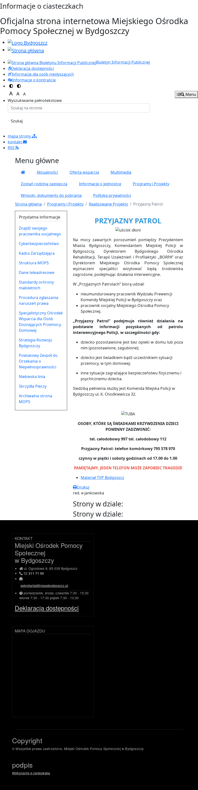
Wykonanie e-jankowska (31, 772)
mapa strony (20, 136)
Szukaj (17, 121)
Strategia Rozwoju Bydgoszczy (35, 342)
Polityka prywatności (112, 195)
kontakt (15, 142)
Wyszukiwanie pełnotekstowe (35, 100)
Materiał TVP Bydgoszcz (102, 477)
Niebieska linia (32, 376)
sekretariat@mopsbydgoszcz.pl (44, 585)
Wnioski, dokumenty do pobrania (51, 195)
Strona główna (28, 204)
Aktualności (47, 172)
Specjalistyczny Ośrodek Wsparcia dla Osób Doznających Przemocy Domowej (41, 321)
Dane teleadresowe (36, 272)
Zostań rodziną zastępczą (44, 183)
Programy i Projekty (151, 183)
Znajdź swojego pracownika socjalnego (40, 231)
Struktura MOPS (34, 263)
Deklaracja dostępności (47, 607)
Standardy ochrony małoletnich (36, 285)
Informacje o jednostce (100, 183)
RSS (11, 147)
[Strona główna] (23, 172)
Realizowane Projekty (108, 204)
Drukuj (83, 487)
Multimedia (121, 172)
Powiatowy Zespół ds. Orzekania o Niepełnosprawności (38, 361)
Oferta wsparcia (84, 172)
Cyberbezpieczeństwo (39, 243)
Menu (190, 94)
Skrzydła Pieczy (33, 386)
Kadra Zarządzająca (37, 253)
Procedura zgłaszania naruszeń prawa (38, 300)
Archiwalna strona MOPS (35, 398)
